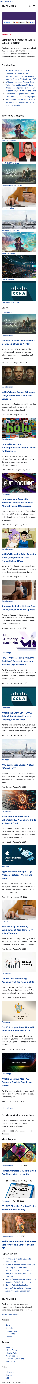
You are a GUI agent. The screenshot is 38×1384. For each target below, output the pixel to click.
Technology (6, 34)
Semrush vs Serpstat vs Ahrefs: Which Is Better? (19, 41)
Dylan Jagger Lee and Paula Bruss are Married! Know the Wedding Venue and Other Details (20, 102)
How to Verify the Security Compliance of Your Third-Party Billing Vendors (17, 930)
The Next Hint (9, 6)
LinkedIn (8, 1375)
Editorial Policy (11, 1353)
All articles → (7, 313)
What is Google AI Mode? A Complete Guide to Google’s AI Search (17, 1082)
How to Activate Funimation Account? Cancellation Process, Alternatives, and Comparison (17, 502)
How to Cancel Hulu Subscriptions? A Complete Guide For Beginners (19, 447)
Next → (12, 1108)
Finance (8, 1337)
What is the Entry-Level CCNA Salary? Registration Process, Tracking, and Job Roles (17, 716)
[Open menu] (34, 6)
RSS (7, 1378)
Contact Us (10, 1362)
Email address (7, 1131)
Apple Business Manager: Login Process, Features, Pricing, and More (17, 875)
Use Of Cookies (11, 1356)
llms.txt (5, 1315)
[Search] (30, 6)
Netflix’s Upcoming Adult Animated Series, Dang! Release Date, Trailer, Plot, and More (19, 557)
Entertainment (8, 1166)
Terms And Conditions (14, 1359)
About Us (9, 1347)
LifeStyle (9, 1328)
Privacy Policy (11, 1350)
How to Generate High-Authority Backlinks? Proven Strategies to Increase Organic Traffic (18, 661)
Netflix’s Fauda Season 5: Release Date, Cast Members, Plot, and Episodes (18, 395)
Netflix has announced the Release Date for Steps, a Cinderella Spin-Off (19, 1244)
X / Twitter (9, 1372)
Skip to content (6, 1)
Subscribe (5, 1134)
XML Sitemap (14, 1315)
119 (7, 1108)
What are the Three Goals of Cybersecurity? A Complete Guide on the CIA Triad (19, 820)
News (7, 1325)
